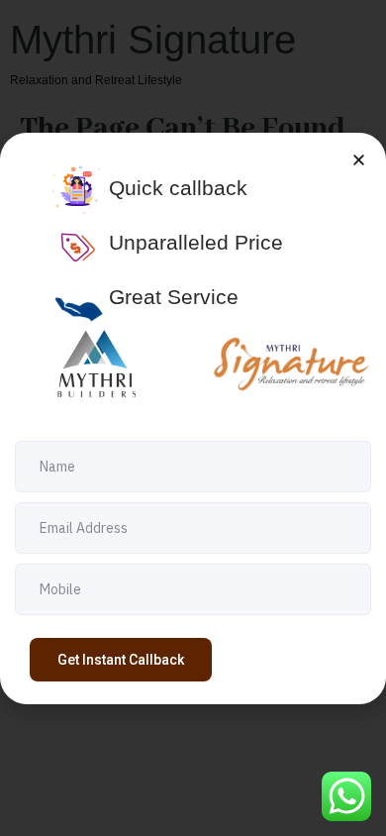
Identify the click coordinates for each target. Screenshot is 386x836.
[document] (193, 418)
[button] (358, 160)
